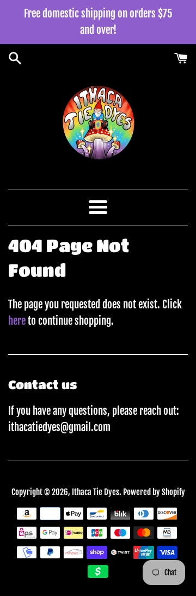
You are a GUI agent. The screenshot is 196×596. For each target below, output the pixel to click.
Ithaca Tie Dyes (95, 492)
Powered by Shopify (154, 492)
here (17, 320)
